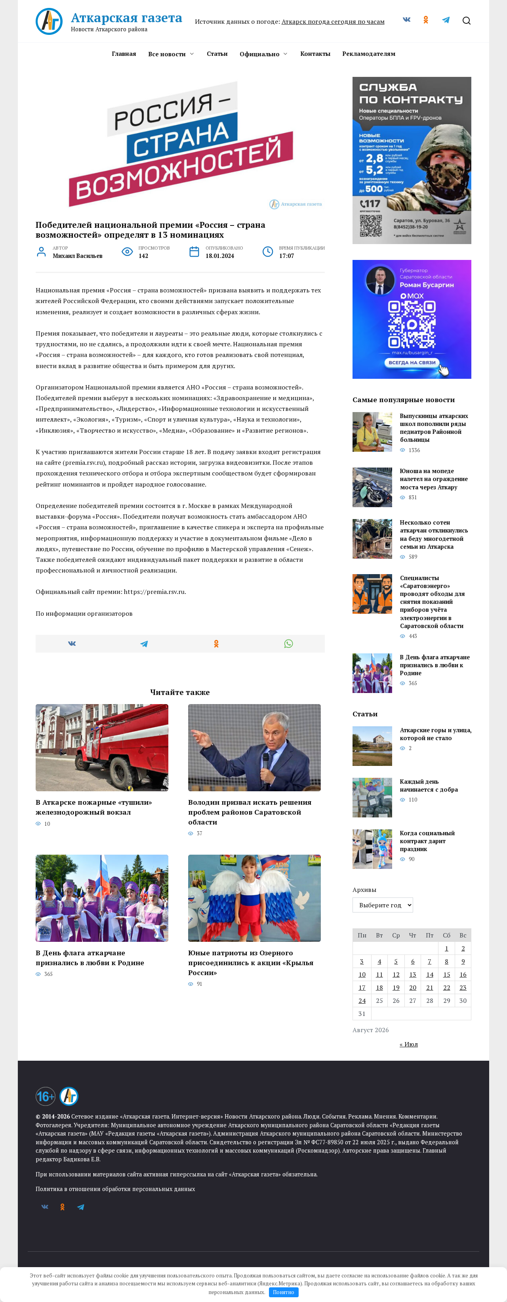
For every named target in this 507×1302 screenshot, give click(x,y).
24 (362, 1000)
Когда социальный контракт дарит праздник (427, 841)
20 (412, 987)
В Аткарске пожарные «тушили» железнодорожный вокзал (94, 807)
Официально (260, 54)
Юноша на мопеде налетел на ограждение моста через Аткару (434, 479)
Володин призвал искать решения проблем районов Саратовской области (249, 812)
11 (379, 974)
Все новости (167, 54)
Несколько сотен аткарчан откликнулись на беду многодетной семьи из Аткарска (434, 534)
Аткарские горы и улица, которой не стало (435, 734)
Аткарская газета (127, 17)
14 (429, 974)
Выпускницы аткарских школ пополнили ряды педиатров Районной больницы (434, 427)
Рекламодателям (368, 53)
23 (463, 987)
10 (362, 974)
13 (412, 974)
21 (429, 987)
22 (446, 987)
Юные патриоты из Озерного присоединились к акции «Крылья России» (250, 962)
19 (396, 987)
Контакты (315, 53)
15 (446, 974)
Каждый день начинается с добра (429, 785)
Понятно (283, 1292)
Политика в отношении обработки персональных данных (115, 1189)
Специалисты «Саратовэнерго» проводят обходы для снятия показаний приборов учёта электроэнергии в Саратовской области (432, 602)
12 (396, 974)
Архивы (364, 889)
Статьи (217, 53)
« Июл (409, 1044)
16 (463, 974)
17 (362, 987)
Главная (124, 53)
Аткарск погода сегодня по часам (333, 21)
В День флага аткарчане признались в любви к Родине (90, 957)
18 (379, 987)
